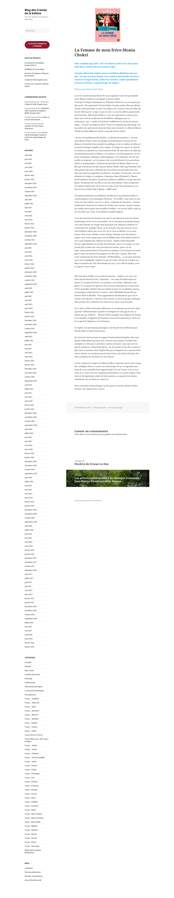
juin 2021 (28, 393)
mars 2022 (29, 357)
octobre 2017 (30, 566)
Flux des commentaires (33, 876)
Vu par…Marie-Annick (33, 814)
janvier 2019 (29, 506)
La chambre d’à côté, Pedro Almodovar (34, 126)
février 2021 (29, 405)
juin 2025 (28, 207)
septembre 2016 (31, 618)
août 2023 (28, 288)
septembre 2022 (31, 332)
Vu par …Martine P (32, 711)
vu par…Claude (30, 769)
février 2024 (29, 264)
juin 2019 (28, 486)
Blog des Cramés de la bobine (36, 11)
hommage (28, 678)
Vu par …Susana (31, 727)
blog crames (29, 670)
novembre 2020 (31, 417)
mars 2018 (29, 546)
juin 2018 (28, 534)
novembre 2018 (31, 514)
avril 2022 (28, 353)
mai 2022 (28, 349)
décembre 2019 (31, 461)
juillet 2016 (29, 622)
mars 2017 (29, 594)
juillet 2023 (29, 292)
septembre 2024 (31, 244)
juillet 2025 (29, 203)
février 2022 (29, 361)
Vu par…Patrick (31, 838)
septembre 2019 (31, 473)
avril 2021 (28, 397)
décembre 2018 (31, 510)
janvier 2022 (29, 365)
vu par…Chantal (31, 765)
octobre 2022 (30, 328)
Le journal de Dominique (34, 690)
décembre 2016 (31, 606)
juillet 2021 (29, 389)
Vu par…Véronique (32, 846)
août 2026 (28, 155)
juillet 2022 (29, 340)
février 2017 (29, 598)
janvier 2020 (29, 457)
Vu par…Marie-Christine (34, 818)
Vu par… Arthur (31, 749)
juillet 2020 (29, 433)
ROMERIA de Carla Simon (34, 69)
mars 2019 (29, 498)
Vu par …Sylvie (30, 731)
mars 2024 (29, 260)
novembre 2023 (31, 276)
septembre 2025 (31, 195)
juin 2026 (28, 159)
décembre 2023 (31, 272)
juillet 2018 (29, 530)
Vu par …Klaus (30, 707)
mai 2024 (28, 252)
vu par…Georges (31, 790)
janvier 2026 (29, 179)
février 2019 (29, 502)
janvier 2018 (29, 554)
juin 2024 (28, 248)
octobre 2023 (30, 280)
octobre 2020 (30, 421)
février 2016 (29, 643)
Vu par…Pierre (30, 842)
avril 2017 (28, 590)
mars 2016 (29, 639)
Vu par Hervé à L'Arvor (34, 735)
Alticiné (28, 666)
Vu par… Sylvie (30, 761)
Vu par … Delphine (32, 699)
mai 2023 (28, 300)
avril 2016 (28, 635)
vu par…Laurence (31, 806)
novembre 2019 (31, 465)
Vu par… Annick (31, 745)
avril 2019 (28, 494)
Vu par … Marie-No (32, 703)
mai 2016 (28, 631)
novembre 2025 (31, 187)
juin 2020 (28, 437)
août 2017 (28, 574)
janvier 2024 (29, 268)
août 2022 (28, 336)
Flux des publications (33, 872)
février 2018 (29, 550)
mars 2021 (29, 401)
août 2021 (28, 385)
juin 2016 (28, 627)
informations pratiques (33, 686)
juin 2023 (28, 296)
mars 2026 (29, 171)
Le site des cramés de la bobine (37, 45)
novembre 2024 (31, 236)
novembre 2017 (31, 562)
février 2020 (29, 453)
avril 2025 (28, 216)
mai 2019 (28, 490)
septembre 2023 (31, 284)
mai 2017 (28, 586)
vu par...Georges (116, 407)
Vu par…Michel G (31, 830)
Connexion (29, 868)
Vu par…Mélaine (31, 826)
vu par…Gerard (31, 794)
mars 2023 (29, 308)
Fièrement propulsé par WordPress (88, 501)
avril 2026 (28, 167)
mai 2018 (28, 538)
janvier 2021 (29, 409)
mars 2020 (29, 449)
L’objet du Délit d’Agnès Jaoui (36, 80)
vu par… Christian (32, 753)
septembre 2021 (31, 381)
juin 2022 (28, 344)
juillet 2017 (29, 578)
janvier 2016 (29, 647)
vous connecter (92, 434)
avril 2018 (28, 542)
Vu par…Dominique (32, 773)
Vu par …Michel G (31, 715)
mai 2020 (28, 441)
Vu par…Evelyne (31, 782)
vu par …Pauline (31, 723)
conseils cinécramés (32, 674)
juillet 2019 (29, 481)
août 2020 (28, 429)
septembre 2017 (31, 570)
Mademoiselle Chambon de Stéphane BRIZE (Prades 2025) (37, 110)
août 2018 (28, 526)
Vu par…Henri (30, 798)
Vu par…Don (29, 778)
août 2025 (28, 199)
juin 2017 (28, 582)
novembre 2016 (31, 610)
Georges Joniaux (100, 407)
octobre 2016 (30, 614)
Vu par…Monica (31, 834)
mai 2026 (28, 163)
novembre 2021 (31, 373)
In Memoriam (30, 682)
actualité (28, 662)
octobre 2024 (30, 240)
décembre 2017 (31, 558)
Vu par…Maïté (30, 810)
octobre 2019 (30, 469)
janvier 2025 (29, 228)
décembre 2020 (31, 413)
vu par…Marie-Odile (32, 822)
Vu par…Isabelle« (32, 802)
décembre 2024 (31, 232)
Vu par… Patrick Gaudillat (35, 757)
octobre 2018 (30, 518)
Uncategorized (30, 695)
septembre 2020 (31, 425)
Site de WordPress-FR (33, 880)
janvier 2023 (29, 316)
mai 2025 (28, 212)
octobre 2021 (30, 377)
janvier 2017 (29, 602)
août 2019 (28, 477)
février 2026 (29, 175)
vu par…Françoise (32, 786)
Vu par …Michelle (31, 719)
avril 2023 (28, 304)
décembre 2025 (31, 183)
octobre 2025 (30, 191)
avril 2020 (28, 445)
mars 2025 (29, 220)
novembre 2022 (31, 324)
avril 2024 (28, 256)
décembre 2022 (31, 320)
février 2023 (29, 312)
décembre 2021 (31, 369)
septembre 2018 (31, 522)
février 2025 (29, 224)
